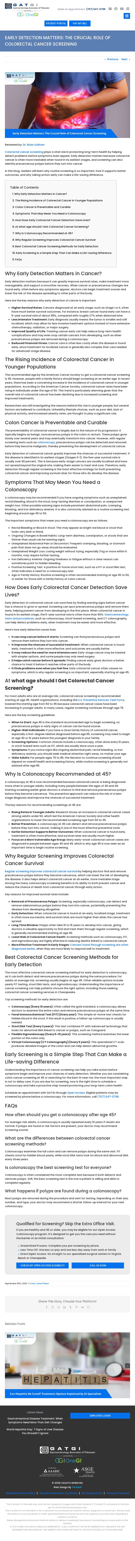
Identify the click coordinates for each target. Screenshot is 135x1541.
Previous (112, 59)
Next (124, 59)
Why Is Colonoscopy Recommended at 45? (44, 233)
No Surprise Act (92, 1461)
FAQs (18, 259)
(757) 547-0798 (95, 9)
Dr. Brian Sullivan (34, 145)
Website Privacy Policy (20, 1461)
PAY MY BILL (80, 23)
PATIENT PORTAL (56, 23)
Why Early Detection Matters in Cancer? (40, 194)
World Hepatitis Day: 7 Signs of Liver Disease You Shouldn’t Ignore (35, 1399)
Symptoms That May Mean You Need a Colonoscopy (50, 213)
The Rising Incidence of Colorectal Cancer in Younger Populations (59, 200)
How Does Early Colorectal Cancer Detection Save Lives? (52, 220)
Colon (32, 1283)
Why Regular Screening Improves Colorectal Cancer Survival (55, 240)
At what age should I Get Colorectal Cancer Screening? (52, 227)
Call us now (98, 1265)
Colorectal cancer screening (24, 152)
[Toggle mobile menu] (127, 16)
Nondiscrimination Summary (59, 1461)
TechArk (77, 1455)
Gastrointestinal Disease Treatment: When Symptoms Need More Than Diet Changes (35, 1388)
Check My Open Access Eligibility (43, 1265)
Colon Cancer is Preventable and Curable (42, 207)
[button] (7, 1349)
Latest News (42, 1283)
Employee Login (100, 1383)
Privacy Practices (118, 1461)
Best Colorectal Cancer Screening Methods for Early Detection (56, 246)
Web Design (61, 1455)
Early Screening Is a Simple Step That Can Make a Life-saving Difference (63, 253)
